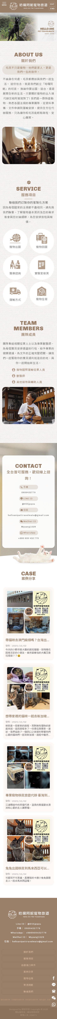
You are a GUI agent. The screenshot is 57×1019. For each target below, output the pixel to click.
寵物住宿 (28, 978)
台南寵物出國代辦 (17, 1000)
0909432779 (32, 928)
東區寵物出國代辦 (31, 1000)
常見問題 (28, 985)
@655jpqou (34, 924)
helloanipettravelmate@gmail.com (32, 941)
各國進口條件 (28, 965)
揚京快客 (26, 1009)
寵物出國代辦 (5, 1000)
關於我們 (28, 952)
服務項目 (28, 958)
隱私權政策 (20, 1012)
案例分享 (28, 972)
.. (41, 1012)
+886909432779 (36, 932)
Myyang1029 (36, 937)
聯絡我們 (28, 991)
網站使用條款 (33, 1012)
